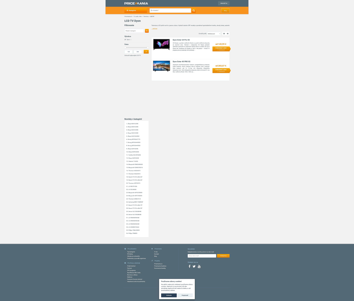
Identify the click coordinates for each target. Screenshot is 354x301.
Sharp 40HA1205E (133, 123)
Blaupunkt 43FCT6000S (135, 195)
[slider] (125, 47)
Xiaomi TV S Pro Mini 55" (135, 208)
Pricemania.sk (128, 16)
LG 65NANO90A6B (133, 221)
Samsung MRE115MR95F (135, 202)
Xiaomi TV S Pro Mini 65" (135, 177)
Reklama (129, 277)
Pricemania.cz (158, 263)
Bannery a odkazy (132, 275)
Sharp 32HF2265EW (133, 136)
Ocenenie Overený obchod (134, 279)
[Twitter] (194, 267)
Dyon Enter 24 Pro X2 (181, 40)
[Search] (194, 10)
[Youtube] (199, 267)
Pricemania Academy (160, 266)
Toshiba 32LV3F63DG (134, 155)
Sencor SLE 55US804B (134, 211)
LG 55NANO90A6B (133, 217)
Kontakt (156, 254)
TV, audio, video (138, 16)
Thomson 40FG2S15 (134, 183)
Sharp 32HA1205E (133, 130)
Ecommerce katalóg (160, 268)
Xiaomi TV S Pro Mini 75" (135, 205)
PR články (130, 254)
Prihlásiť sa (224, 3)
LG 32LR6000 (132, 189)
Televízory (146, 16)
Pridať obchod (131, 266)
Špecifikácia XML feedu (133, 272)
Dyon (129, 39)
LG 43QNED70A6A (133, 227)
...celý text (154, 28)
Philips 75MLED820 (134, 230)
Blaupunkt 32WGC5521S (135, 167)
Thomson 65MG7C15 (134, 199)
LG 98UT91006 (132, 186)
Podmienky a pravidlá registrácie (136, 258)
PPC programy (131, 270)
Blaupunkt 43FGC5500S (135, 192)
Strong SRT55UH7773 (134, 139)
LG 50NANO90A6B (133, 224)
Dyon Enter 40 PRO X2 (181, 61)
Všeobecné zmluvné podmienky (136, 281)
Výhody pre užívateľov (133, 256)
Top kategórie (131, 252)
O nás (156, 252)
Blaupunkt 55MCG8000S (135, 164)
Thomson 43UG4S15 (134, 170)
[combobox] (214, 33)
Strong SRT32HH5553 (134, 142)
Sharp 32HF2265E (133, 148)
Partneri (129, 268)
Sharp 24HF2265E (133, 158)
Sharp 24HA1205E (133, 126)
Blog (225, 10)
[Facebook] (189, 267)
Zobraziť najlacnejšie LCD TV (132, 55)
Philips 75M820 (132, 233)
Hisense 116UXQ (133, 161)
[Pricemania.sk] (136, 3)
